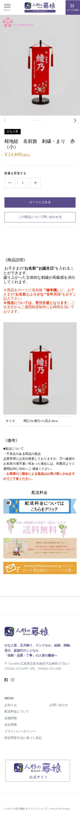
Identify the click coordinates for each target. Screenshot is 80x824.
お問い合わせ (58, 705)
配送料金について (16, 711)
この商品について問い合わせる (40, 217)
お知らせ (10, 705)
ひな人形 (12, 131)
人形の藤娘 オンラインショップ (30, 809)
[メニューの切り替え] (7, 7)
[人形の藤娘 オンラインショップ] (40, 7)
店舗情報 (10, 718)
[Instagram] (12, 679)
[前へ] (5, 120)
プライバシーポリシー (20, 731)
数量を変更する (15, 173)
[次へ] (75, 120)
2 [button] (44, 125)
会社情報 (10, 725)
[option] (40, 65)
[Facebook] (6, 679)
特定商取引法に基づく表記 (23, 738)
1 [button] (35, 125)
